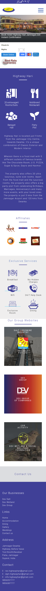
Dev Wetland (8, 502)
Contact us (7, 533)
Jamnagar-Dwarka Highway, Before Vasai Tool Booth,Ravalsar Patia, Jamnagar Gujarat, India (13, 552)
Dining (5, 524)
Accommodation (10, 521)
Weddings (7, 530)
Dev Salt (6, 499)
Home (5, 518)
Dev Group (7, 505)
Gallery (5, 527)
